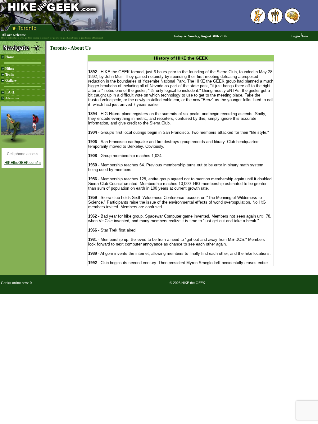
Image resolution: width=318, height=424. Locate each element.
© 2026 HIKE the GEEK (187, 283)
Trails (9, 74)
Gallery (11, 80)
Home (9, 57)
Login (295, 36)
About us (12, 98)
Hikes (9, 68)
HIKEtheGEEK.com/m (22, 162)
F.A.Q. (10, 92)
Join (305, 36)
